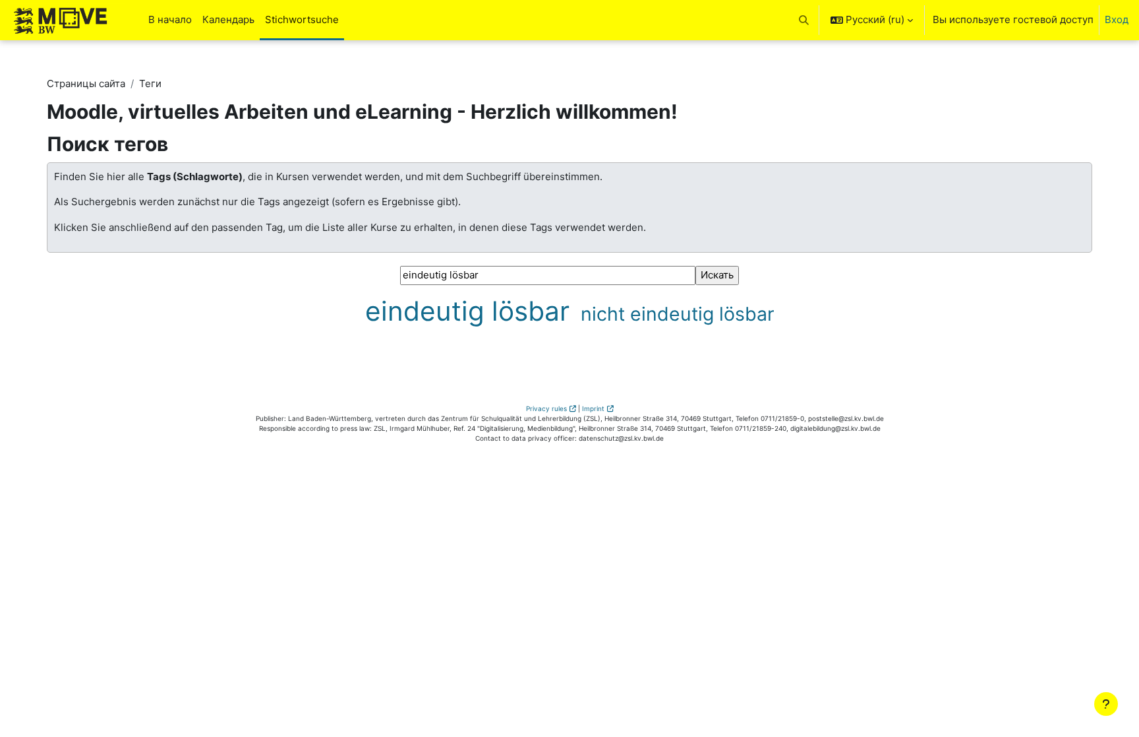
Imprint (593, 408)
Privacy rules (546, 408)
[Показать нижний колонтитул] (1106, 704)
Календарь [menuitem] (228, 19)
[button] (804, 20)
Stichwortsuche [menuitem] (302, 19)
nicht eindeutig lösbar (677, 313)
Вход (1116, 19)
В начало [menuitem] (170, 19)
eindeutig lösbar (471, 311)
